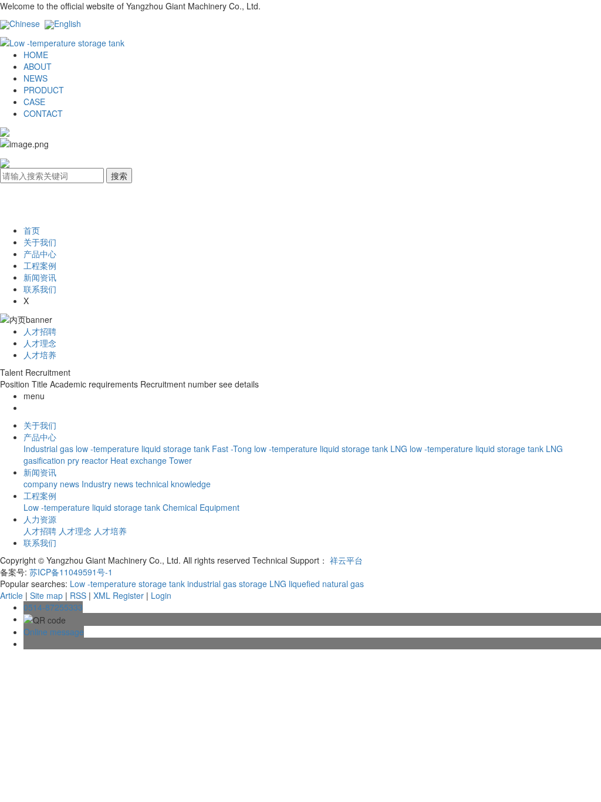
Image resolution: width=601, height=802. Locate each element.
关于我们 (39, 242)
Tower (180, 460)
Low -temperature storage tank (127, 583)
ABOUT (37, 66)
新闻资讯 (39, 277)
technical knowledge (173, 484)
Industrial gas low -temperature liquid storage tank (117, 448)
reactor (96, 460)
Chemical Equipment (201, 507)
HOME (35, 54)
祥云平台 (346, 560)
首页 (31, 230)
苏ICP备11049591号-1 (71, 572)
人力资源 (39, 519)
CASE (34, 101)
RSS (78, 595)
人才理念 (39, 343)
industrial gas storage (226, 583)
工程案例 (39, 265)
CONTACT (43, 113)
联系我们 (39, 289)
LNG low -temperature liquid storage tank (468, 448)
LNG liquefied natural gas (315, 583)
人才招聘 (39, 331)
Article (11, 595)
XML (101, 595)
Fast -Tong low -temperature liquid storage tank (301, 448)
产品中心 (39, 254)
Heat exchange (139, 460)
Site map (46, 595)
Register (128, 595)
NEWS (35, 78)
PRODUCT (43, 90)
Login (161, 595)
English (67, 23)
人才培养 (39, 354)
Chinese (24, 23)
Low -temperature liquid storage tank (93, 507)
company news (52, 484)
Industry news (109, 484)
